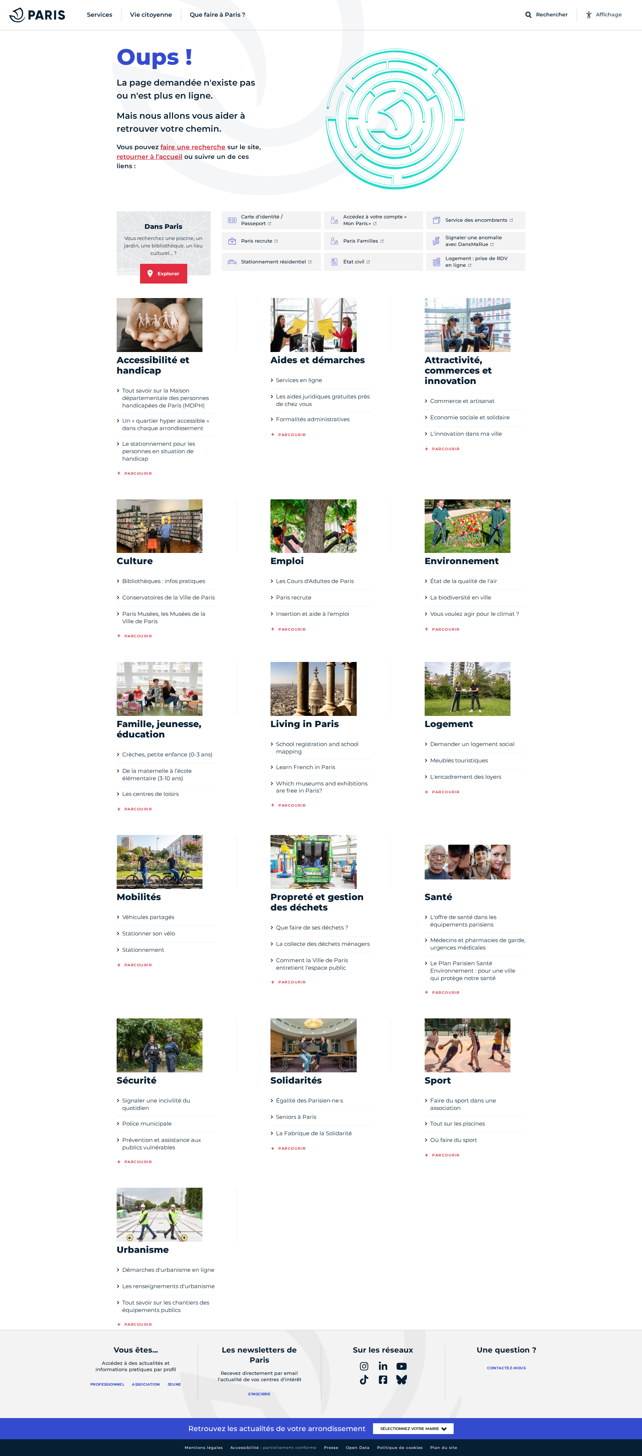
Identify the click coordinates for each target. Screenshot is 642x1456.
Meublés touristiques (459, 760)
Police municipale (147, 1123)
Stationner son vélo (148, 933)
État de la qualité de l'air (463, 581)
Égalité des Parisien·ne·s (309, 1100)
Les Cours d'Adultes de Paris (315, 581)
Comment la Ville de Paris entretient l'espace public (312, 964)
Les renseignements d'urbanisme (168, 1286)
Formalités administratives (313, 419)
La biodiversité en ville (460, 597)
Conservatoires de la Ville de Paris (168, 597)
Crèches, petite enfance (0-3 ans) (167, 754)
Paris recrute (293, 597)
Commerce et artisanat (462, 400)
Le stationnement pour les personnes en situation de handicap (158, 451)
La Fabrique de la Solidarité (314, 1133)
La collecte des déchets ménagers (323, 943)
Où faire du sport (453, 1139)
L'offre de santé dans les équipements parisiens (463, 920)
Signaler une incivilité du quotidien (156, 1104)
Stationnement (143, 949)
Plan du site (443, 1447)
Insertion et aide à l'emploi (312, 613)
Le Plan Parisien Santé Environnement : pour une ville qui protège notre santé (472, 971)
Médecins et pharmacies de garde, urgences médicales (477, 944)
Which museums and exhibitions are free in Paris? (321, 787)
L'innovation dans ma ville (466, 433)
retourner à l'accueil (149, 156)
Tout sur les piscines (457, 1123)
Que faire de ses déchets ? (312, 927)
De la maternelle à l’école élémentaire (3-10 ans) (157, 774)
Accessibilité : (273, 1447)
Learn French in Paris (305, 767)
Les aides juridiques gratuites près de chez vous (323, 400)
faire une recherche (193, 147)
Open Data (358, 1447)
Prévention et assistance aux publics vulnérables (161, 1143)
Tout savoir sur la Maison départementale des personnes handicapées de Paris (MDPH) (165, 398)
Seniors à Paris (296, 1116)
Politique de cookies (400, 1447)
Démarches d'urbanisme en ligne (168, 1269)
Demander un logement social (472, 744)
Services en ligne (299, 380)
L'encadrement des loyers (465, 776)
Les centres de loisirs (150, 793)
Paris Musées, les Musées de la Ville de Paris (163, 617)
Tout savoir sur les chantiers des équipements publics (165, 1306)
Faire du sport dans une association (463, 1104)
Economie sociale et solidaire (470, 417)
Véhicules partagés (148, 917)
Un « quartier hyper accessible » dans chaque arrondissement (165, 424)
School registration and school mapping (317, 747)
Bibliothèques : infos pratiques (163, 581)
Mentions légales (204, 1447)
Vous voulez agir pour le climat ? (474, 613)
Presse (331, 1447)
